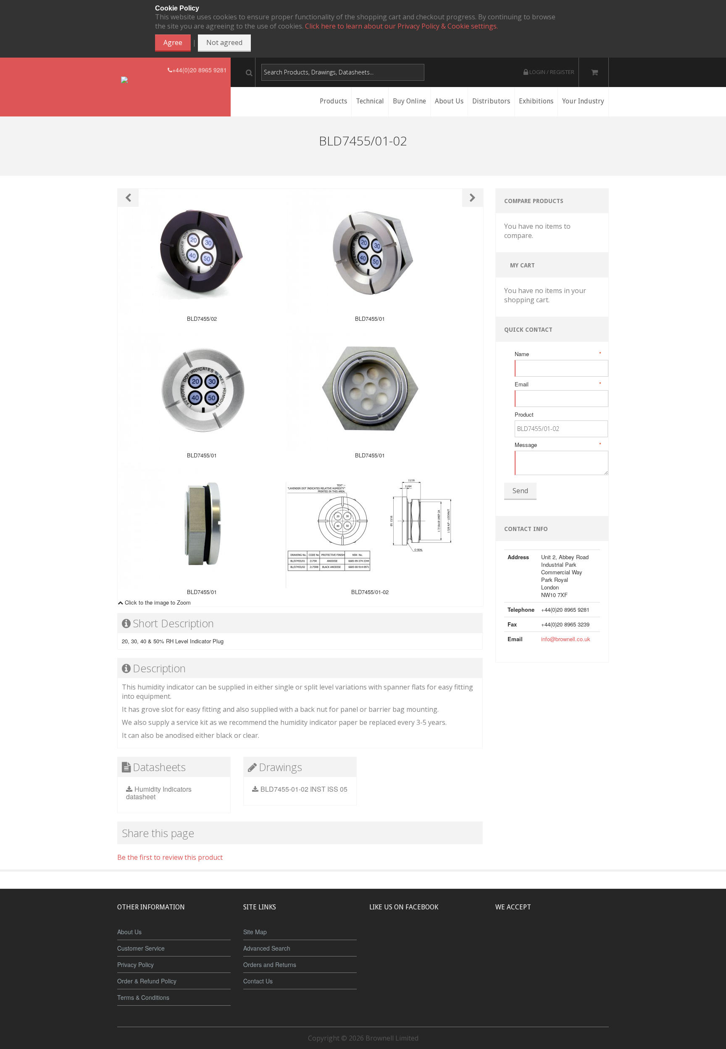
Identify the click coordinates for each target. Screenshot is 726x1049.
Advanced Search (266, 948)
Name (557, 354)
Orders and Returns (269, 964)
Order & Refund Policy (146, 981)
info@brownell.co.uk (565, 639)
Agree (172, 42)
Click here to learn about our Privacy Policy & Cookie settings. (401, 26)
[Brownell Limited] (144, 70)
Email (557, 384)
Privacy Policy (135, 964)
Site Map (255, 931)
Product (524, 414)
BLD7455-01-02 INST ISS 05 (303, 789)
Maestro (563, 938)
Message (557, 445)
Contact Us (258, 981)
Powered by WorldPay (552, 960)
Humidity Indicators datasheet (159, 792)
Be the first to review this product (170, 857)
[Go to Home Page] (362, 155)
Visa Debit (590, 938)
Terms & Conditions (143, 997)
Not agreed (224, 42)
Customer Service (141, 948)
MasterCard (513, 938)
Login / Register (551, 72)
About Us (129, 931)
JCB (538, 938)
